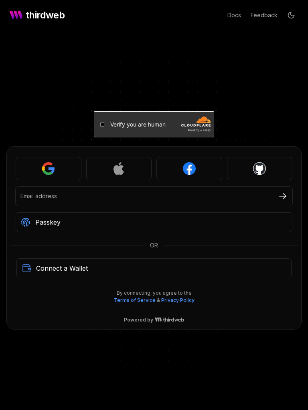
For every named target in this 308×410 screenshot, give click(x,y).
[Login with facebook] (189, 168)
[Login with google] (48, 168)
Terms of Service (135, 300)
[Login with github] (260, 168)
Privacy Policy (178, 300)
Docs (234, 15)
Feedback (264, 15)
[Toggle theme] (291, 15)
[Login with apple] (119, 168)
